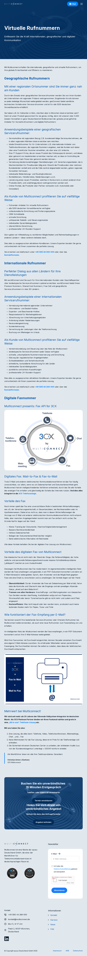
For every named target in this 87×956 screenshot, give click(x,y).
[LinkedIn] (6, 938)
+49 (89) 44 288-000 (44, 252)
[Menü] (81, 4)
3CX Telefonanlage (27, 493)
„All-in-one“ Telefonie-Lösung (22, 722)
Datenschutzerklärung (62, 869)
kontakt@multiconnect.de (19, 919)
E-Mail (54, 854)
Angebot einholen (43, 822)
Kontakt (53, 915)
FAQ (52, 929)
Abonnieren (59, 890)
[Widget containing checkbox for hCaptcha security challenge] (63, 880)
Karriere (53, 920)
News (52, 924)
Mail (74, 4)
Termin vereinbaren (43, 800)
